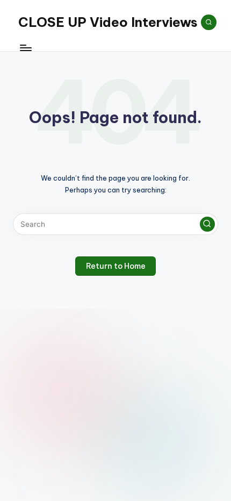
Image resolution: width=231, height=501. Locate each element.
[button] (207, 224)
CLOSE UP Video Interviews (108, 22)
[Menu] (25, 48)
